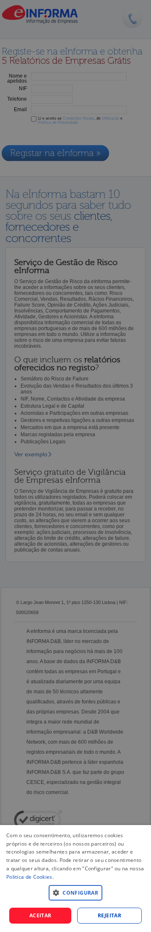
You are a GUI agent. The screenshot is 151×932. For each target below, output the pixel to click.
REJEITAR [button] (109, 915)
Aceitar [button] (40, 915)
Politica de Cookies (29, 876)
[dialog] (75, 878)
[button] (75, 892)
